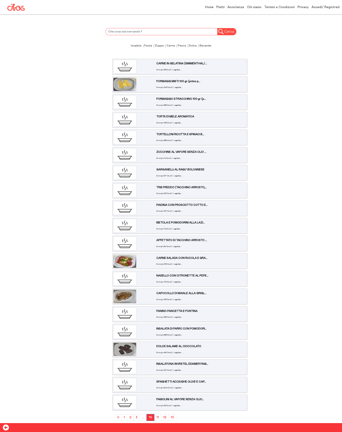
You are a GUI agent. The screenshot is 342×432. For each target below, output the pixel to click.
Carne (170, 46)
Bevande (205, 46)
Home (209, 7)
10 (150, 417)
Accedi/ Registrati (326, 7)
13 (172, 417)
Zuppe (159, 46)
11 (158, 417)
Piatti (220, 7)
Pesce (182, 46)
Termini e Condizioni (279, 7)
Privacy (303, 7)
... (143, 417)
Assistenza (235, 7)
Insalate (136, 46)
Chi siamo (254, 7)
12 (164, 417)
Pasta (148, 46)
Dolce (193, 46)
